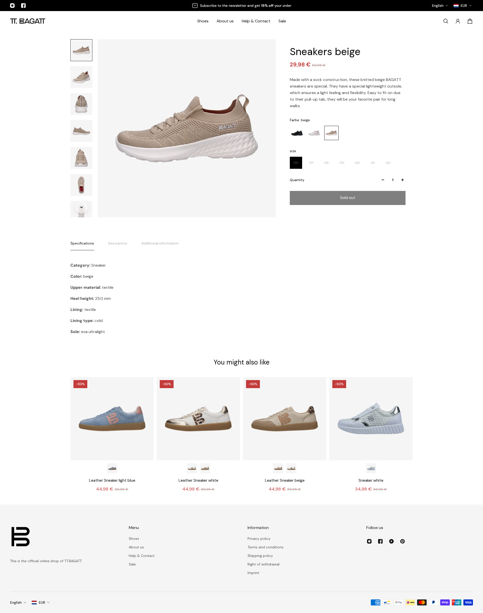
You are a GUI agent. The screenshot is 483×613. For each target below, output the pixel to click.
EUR (42, 602)
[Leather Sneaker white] (198, 418)
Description (117, 243)
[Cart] (470, 21)
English (16, 602)
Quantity (297, 180)
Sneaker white (370, 480)
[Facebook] (23, 5)
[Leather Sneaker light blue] (112, 418)
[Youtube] (391, 541)
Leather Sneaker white (198, 480)
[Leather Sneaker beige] (205, 468)
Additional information (160, 243)
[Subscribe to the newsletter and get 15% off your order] (241, 6)
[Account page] (458, 21)
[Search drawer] (446, 21)
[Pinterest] (402, 541)
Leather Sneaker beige (285, 480)
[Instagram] (12, 5)
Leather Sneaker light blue (112, 480)
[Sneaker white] (371, 418)
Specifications (82, 243)
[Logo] (27, 21)
